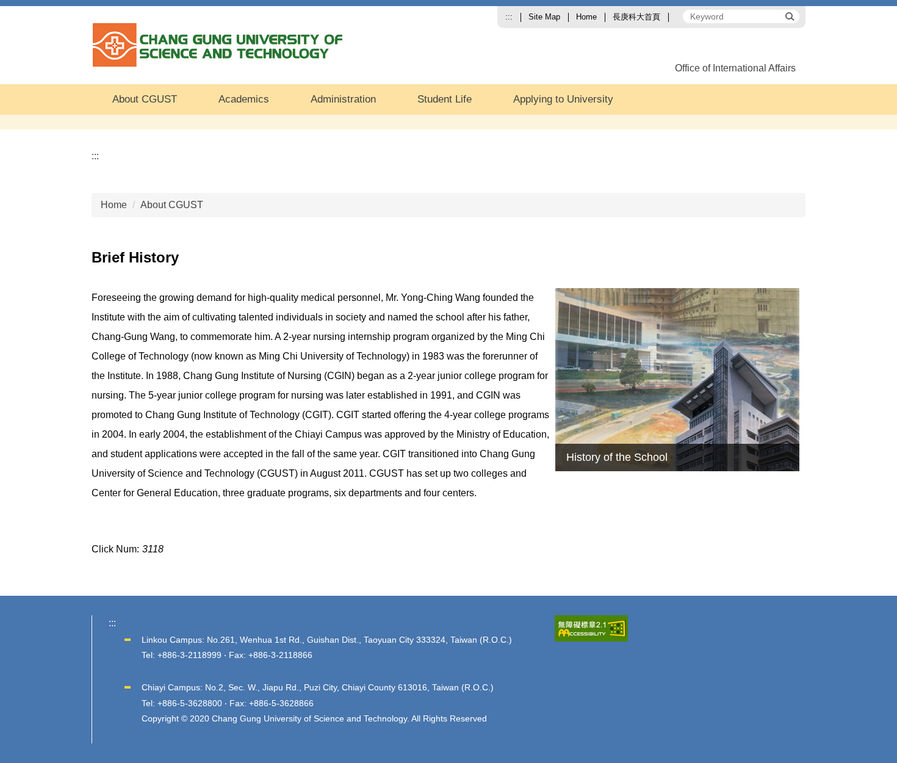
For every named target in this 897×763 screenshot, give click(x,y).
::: (509, 16)
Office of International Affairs (735, 68)
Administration (343, 99)
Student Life (444, 99)
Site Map (544, 16)
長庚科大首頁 (636, 16)
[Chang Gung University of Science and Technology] (220, 45)
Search (789, 16)
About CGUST (144, 99)
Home (586, 16)
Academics (243, 99)
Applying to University (563, 99)
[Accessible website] (591, 628)
